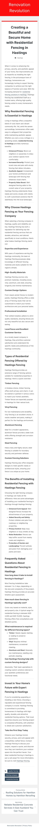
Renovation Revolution (14, 825)
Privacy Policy (27, 825)
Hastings (20, 58)
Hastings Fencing (23, 761)
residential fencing (12, 779)
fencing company (11, 775)
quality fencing (13, 771)
